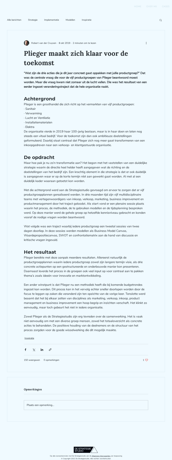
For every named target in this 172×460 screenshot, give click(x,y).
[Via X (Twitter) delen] (33, 349)
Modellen (70, 19)
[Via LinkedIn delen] (42, 349)
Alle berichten (14, 19)
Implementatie (51, 19)
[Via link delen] (50, 349)
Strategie (32, 19)
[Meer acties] (146, 43)
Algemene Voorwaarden (101, 456)
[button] (160, 20)
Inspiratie (86, 19)
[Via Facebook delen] (25, 349)
